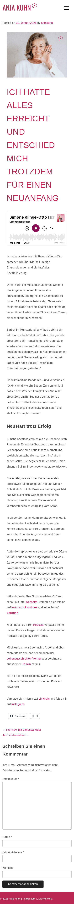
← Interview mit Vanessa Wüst (21, 729)
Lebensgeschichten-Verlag (24, 658)
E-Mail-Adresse (13, 852)
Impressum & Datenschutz (38, 898)
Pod (35, 624)
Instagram (17, 607)
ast (42, 624)
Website (7, 867)
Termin (26, 664)
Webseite (31, 601)
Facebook (31, 607)
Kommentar (10, 778)
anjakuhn (47, 22)
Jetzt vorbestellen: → (15, 735)
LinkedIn (44, 698)
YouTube (12, 613)
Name (7, 836)
